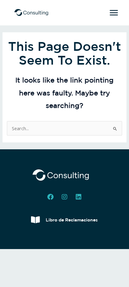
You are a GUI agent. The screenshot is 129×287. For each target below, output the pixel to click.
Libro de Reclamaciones (72, 219)
